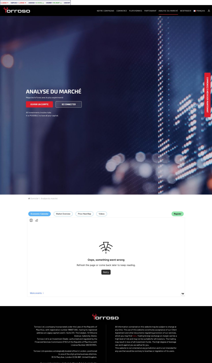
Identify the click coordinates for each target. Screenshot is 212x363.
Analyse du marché (168, 11)
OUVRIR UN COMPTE (39, 104)
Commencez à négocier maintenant (207, 95)
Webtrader (185, 11)
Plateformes (135, 11)
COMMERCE (122, 11)
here (134, 336)
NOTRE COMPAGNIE (105, 11)
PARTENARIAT (150, 11)
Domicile (34, 198)
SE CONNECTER (69, 104)
